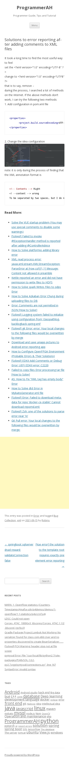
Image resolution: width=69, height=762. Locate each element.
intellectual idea (51, 703)
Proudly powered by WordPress (22, 755)
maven (51, 709)
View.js (44, 732)
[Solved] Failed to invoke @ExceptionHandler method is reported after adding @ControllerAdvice (36, 240)
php (49, 716)
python (49, 720)
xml (19, 520)
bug (7, 696)
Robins (46, 520)
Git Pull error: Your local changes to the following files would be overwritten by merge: (36, 425)
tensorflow (34, 729)
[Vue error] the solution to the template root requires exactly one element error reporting (49, 555)
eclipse (54, 699)
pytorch (10, 726)
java (10, 708)
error (61, 699)
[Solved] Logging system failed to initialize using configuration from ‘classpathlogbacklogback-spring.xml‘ (37, 319)
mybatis (9, 713)
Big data (55, 692)
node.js (30, 713)
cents (19, 696)
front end (13, 703)
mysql (19, 713)
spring (53, 725)
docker (45, 699)
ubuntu (32, 732)
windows (57, 732)
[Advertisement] (34, 473)
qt (16, 726)
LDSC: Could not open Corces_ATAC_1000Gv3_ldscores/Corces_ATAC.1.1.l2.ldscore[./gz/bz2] (34, 623)
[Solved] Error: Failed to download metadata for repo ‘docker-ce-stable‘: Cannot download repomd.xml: (37, 402)
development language (22, 699)
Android (12, 692)
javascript (24, 708)
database (31, 696)
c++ (13, 696)
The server (11, 732)
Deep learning (51, 696)
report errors (25, 726)
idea (38, 703)
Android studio (29, 692)
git (24, 703)
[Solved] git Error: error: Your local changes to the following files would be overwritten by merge (38, 333)
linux (39, 708)
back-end (44, 692)
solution (40, 725)
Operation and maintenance (25, 716)
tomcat (22, 732)
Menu (35, 25)
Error (36, 515)
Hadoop (31, 703)
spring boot (13, 729)
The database (47, 729)
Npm (38, 713)
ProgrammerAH (35, 8)
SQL (25, 729)
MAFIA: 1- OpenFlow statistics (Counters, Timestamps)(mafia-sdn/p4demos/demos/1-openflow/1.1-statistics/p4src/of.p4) (30, 609)
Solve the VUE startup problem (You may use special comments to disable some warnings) (37, 227)
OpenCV (46, 713)
